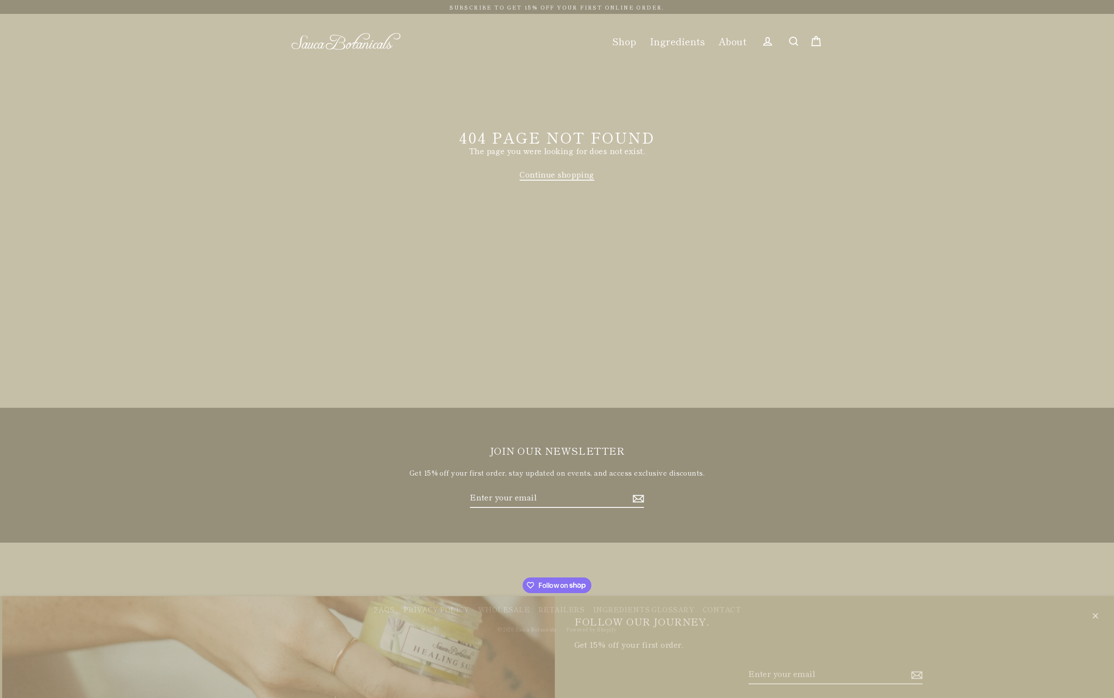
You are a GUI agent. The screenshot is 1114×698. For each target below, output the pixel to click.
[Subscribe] (916, 670)
